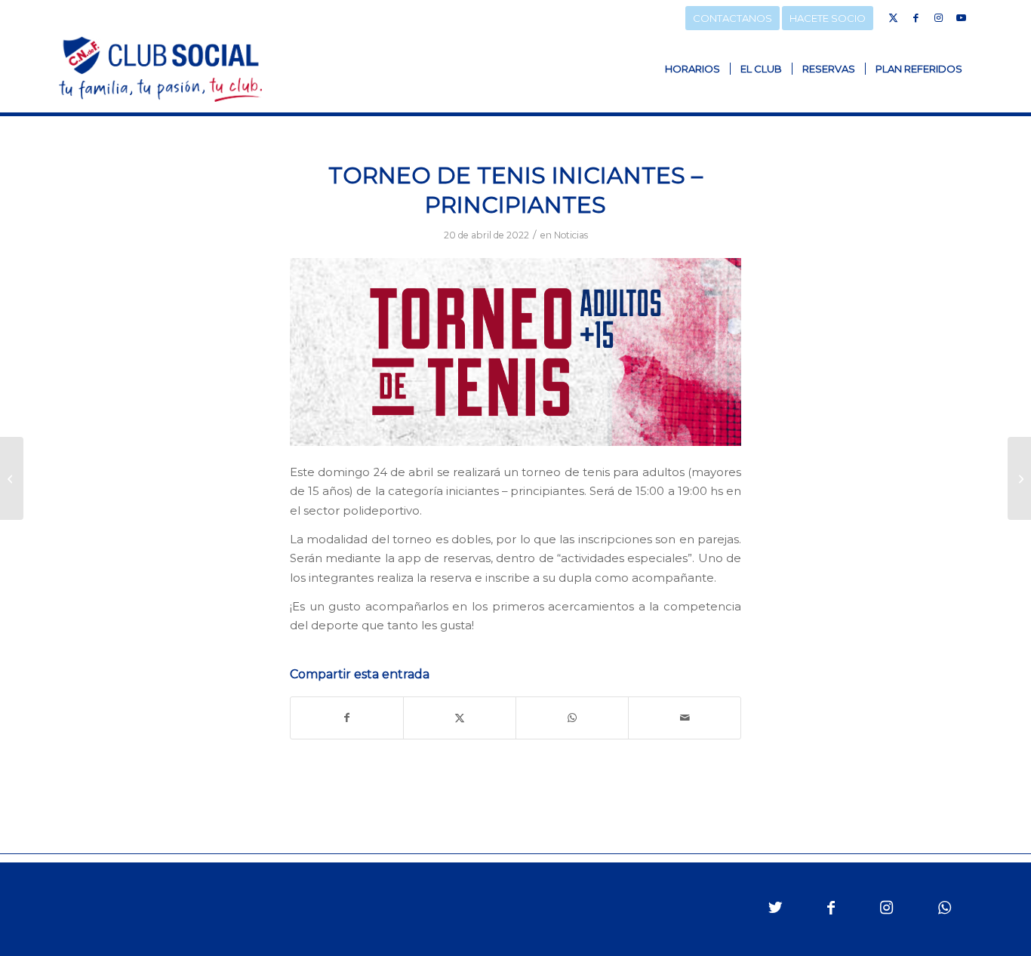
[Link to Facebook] (915, 17)
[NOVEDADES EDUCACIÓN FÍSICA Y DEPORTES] (1019, 478)
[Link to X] (893, 17)
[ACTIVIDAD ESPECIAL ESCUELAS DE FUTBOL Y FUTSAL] (11, 478)
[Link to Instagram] (938, 17)
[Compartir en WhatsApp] (572, 718)
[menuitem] (692, 68)
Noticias (571, 235)
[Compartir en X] (460, 718)
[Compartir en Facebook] (347, 718)
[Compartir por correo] (684, 718)
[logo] (160, 68)
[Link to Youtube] (960, 17)
